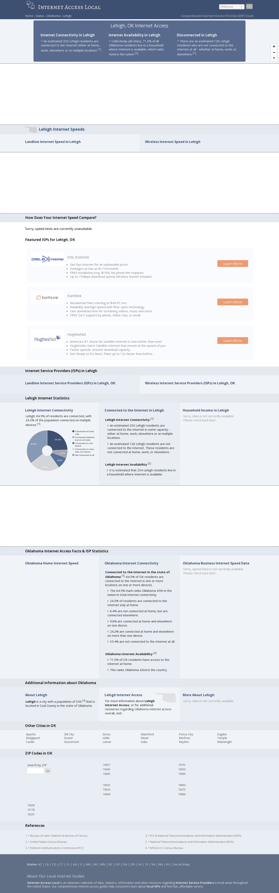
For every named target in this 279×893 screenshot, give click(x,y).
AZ (40, 864)
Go (249, 6)
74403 (106, 774)
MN (102, 864)
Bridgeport (33, 738)
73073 (181, 789)
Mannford (147, 734)
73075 (31, 814)
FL (68, 864)
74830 (181, 785)
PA (140, 864)
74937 (106, 765)
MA (88, 864)
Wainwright (224, 742)
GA (75, 864)
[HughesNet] (47, 346)
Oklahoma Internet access (153, 709)
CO (54, 864)
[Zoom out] (274, 52)
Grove (106, 734)
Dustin (68, 738)
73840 (181, 774)
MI (95, 864)
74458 (106, 794)
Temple (222, 738)
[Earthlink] (47, 303)
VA (153, 864)
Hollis (106, 738)
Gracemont (71, 742)
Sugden (222, 734)
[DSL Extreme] (47, 264)
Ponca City (186, 734)
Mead (144, 738)
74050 (181, 769)
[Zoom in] (274, 46)
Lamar (107, 742)
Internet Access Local (69, 7)
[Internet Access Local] (32, 7)
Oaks (144, 742)
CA (47, 864)
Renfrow (184, 738)
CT (61, 864)
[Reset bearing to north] (274, 58)
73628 (31, 805)
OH (125, 864)
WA (160, 864)
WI (168, 864)
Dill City (69, 734)
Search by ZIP (37, 765)
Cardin (30, 742)
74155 (181, 765)
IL (81, 864)
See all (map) (181, 864)
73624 (106, 789)
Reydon (184, 742)
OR (133, 864)
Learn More (232, 263)
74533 (106, 785)
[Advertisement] (139, 94)
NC (110, 864)
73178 (31, 810)
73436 (106, 769)
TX (146, 864)
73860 (181, 794)
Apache (31, 734)
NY (118, 864)
